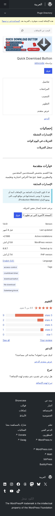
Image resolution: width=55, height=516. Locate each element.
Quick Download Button (34, 58)
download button (11, 279)
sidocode (39, 63)
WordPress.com (42, 449)
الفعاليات (22, 429)
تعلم (50, 424)
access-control (10, 267)
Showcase (20, 400)
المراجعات (44, 89)
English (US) (8, 261)
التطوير (45, 103)
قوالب (23, 405)
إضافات (22, 410)
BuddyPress (46, 464)
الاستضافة (47, 410)
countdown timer (11, 273)
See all (6, 340)
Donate (21, 434)
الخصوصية (47, 415)
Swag (21, 439)
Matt (48, 454)
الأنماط (23, 415)
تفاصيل (45, 81)
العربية (42, 477)
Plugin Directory (44, 13)
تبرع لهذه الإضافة (44, 382)
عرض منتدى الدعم (43, 361)
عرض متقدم (43, 111)
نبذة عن (48, 400)
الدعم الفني (46, 429)
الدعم (46, 118)
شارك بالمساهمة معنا (16, 424)
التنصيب (45, 96)
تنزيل (48, 71)
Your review (46, 340)
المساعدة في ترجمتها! (11, 21)
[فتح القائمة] (4, 4)
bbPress (48, 459)
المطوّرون (47, 434)
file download (9, 285)
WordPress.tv (43, 439)
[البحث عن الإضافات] (22, 30)
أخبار (50, 405)
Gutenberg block (11, 290)
